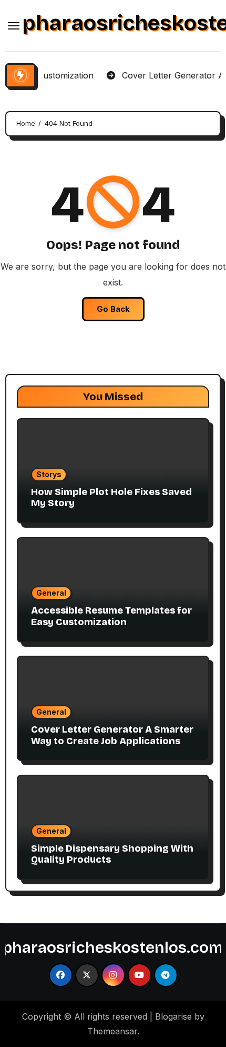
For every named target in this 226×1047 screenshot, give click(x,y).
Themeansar (112, 1031)
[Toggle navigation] (13, 25)
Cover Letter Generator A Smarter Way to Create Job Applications (112, 735)
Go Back (113, 309)
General (51, 592)
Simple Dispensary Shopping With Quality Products (112, 854)
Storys (48, 474)
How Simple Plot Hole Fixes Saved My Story (111, 497)
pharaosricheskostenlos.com (113, 947)
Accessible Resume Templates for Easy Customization (111, 616)
